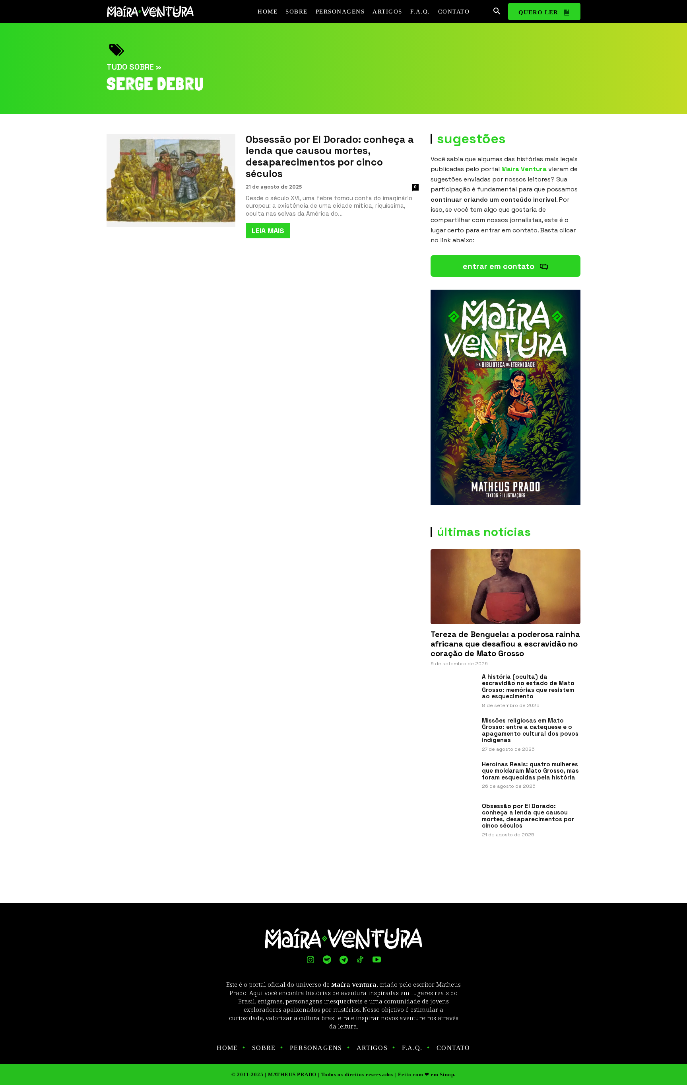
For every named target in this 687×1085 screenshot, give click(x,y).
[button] (496, 11)
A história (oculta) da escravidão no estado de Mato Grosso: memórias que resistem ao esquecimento (528, 686)
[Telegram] (343, 960)
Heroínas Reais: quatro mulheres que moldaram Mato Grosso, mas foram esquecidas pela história (530, 770)
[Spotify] (327, 960)
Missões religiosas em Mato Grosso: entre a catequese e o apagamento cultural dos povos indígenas (530, 730)
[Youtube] (376, 960)
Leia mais (268, 230)
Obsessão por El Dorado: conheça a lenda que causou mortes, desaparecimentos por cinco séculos (330, 156)
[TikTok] (360, 960)
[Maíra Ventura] (154, 11)
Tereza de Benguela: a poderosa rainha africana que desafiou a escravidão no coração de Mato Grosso (505, 643)
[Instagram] (310, 960)
